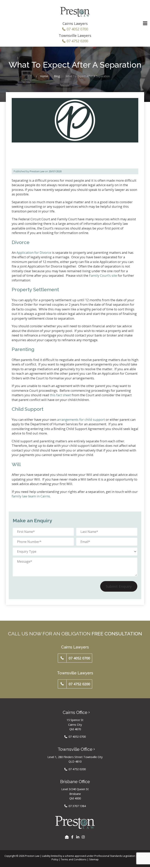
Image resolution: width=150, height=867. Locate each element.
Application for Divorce (33, 252)
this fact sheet (60, 395)
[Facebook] (72, 837)
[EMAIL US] (67, 837)
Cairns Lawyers (75, 23)
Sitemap (94, 859)
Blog (57, 76)
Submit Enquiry (119, 586)
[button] (75, 658)
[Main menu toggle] (145, 23)
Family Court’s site (103, 275)
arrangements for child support (81, 419)
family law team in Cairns (31, 496)
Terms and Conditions (74, 859)
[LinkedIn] (77, 837)
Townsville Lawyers (75, 35)
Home (44, 76)
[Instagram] (83, 837)
